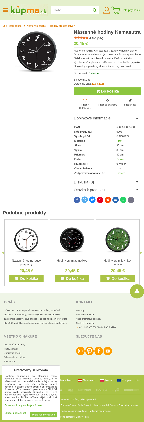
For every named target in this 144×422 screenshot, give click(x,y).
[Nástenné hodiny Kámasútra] (36, 51)
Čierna (120, 159)
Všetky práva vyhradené (84, 399)
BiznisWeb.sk (82, 417)
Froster (120, 173)
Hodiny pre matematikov (72, 260)
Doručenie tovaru (12, 353)
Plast (119, 140)
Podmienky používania (100, 411)
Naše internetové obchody (88, 319)
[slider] (81, 37)
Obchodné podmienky (14, 344)
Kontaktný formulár (85, 314)
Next (141, 253)
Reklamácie (9, 361)
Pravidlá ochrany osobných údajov (99, 405)
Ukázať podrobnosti (15, 413)
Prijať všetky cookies (43, 414)
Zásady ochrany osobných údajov (71, 411)
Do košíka (109, 91)
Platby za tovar (11, 349)
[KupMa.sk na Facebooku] (98, 354)
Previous (3, 253)
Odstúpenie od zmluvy (14, 357)
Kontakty (80, 310)
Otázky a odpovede (85, 323)
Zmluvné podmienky (128, 405)
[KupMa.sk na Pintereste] (89, 354)
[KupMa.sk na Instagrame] (80, 354)
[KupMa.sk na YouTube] (107, 354)
